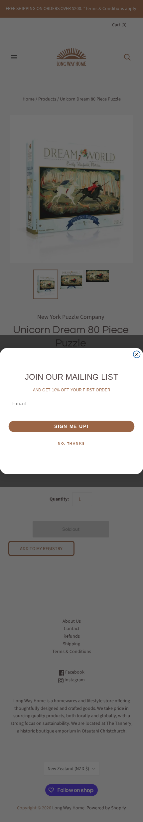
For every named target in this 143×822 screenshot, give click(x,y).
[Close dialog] (136, 354)
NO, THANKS (71, 444)
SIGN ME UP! (71, 426)
